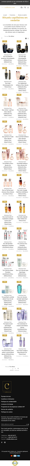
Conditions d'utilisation (7, 399)
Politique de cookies (7, 412)
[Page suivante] (18, 368)
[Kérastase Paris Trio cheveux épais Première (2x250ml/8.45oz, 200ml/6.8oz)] (7, 261)
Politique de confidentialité (8, 401)
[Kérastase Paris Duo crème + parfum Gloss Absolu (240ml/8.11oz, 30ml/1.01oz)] (7, 101)
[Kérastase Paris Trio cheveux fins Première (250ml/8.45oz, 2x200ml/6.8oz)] (22, 234)
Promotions (12, 15)
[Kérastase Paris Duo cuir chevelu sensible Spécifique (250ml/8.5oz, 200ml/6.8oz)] (22, 288)
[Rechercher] (25, 7)
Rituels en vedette (22, 15)
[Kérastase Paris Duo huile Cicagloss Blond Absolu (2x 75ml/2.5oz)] (22, 341)
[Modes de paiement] (11, 456)
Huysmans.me (17, 453)
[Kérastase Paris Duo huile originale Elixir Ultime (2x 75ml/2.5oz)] (22, 208)
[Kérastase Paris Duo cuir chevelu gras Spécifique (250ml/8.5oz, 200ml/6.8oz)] (22, 261)
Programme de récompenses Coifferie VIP (13, 407)
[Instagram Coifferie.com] (4, 442)
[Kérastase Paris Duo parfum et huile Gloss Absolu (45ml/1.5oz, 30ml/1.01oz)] (7, 127)
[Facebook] (1, 442)
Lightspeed (25, 451)
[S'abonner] (27, 424)
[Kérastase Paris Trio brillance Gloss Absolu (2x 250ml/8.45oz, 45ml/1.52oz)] (7, 154)
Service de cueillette (7, 409)
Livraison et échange (7, 404)
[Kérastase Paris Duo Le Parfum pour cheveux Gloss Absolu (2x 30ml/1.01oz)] (7, 181)
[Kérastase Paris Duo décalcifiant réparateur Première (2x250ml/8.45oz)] (7, 234)
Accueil (5, 15)
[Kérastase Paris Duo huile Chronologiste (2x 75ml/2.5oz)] (7, 74)
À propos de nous (6, 396)
